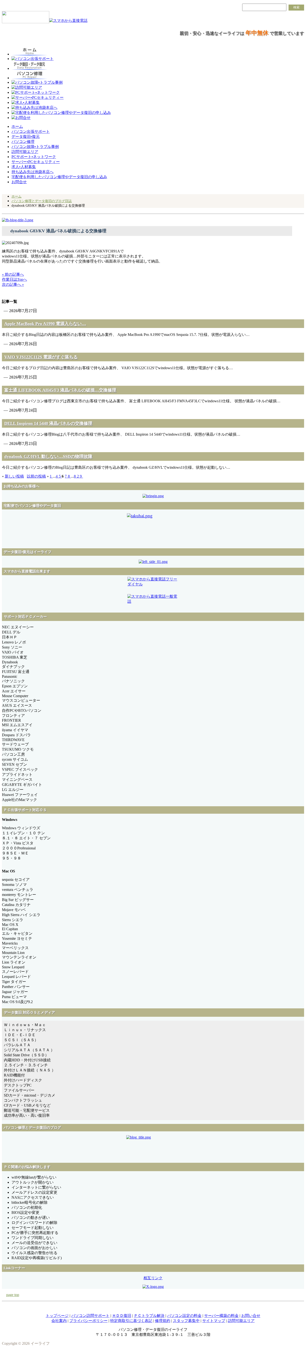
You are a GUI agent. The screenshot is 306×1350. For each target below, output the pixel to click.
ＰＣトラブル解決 (149, 1316)
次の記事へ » (13, 284)
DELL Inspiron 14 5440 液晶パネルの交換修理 (48, 423)
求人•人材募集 (23, 167)
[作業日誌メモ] (17, 220)
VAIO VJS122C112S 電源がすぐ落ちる (41, 357)
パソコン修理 (22, 142)
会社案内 (59, 1321)
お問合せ (19, 182)
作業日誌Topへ (14, 279)
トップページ (57, 1316)
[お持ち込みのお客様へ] (153, 496)
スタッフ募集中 (186, 1321)
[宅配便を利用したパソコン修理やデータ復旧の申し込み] (153, 528)
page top (12, 1295)
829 (78, 476)
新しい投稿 (14, 476)
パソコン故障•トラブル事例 (35, 147)
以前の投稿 (36, 476)
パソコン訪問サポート (90, 1316)
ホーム (17, 126)
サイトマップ (213, 1321)
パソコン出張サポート (30, 131)
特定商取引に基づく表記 (131, 1321)
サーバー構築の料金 (221, 1316)
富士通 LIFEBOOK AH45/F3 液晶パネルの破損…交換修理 (60, 390)
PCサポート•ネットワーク (33, 157)
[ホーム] (25, 21)
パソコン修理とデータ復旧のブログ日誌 (41, 201)
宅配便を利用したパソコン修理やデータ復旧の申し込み (59, 177)
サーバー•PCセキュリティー (35, 162)
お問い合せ (250, 1316)
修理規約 (162, 1321)
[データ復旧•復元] (153, 562)
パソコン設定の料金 (184, 1316)
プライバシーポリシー (88, 1321)
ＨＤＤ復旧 (121, 1316)
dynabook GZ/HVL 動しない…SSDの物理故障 (48, 456)
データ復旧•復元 (25, 136)
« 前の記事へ (13, 274)
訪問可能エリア (24, 152)
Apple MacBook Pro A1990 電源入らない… (45, 323)
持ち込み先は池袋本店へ (32, 172)
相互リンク (153, 1278)
